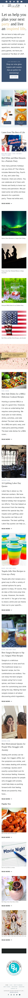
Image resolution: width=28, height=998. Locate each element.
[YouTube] (21, 1)
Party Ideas (7, 986)
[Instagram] (17, 1)
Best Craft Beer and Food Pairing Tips (9, 833)
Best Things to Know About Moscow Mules (10, 901)
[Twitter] (14, 1)
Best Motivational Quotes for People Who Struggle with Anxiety (13, 747)
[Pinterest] (10, 1)
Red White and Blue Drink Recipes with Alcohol (14, 338)
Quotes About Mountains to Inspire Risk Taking (13, 238)
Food (14, 153)
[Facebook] (6, 1)
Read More (6, 203)
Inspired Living (6, 480)
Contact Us (14, 988)
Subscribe (21, 986)
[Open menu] (3, 6)
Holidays (19, 153)
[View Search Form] (25, 6)
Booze (7, 390)
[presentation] (14, 143)
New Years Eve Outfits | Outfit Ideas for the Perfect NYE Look (14, 936)
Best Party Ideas (6, 153)
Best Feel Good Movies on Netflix (8, 867)
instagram (14, 986)
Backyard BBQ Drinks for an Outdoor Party (12, 305)
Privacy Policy (14, 992)
